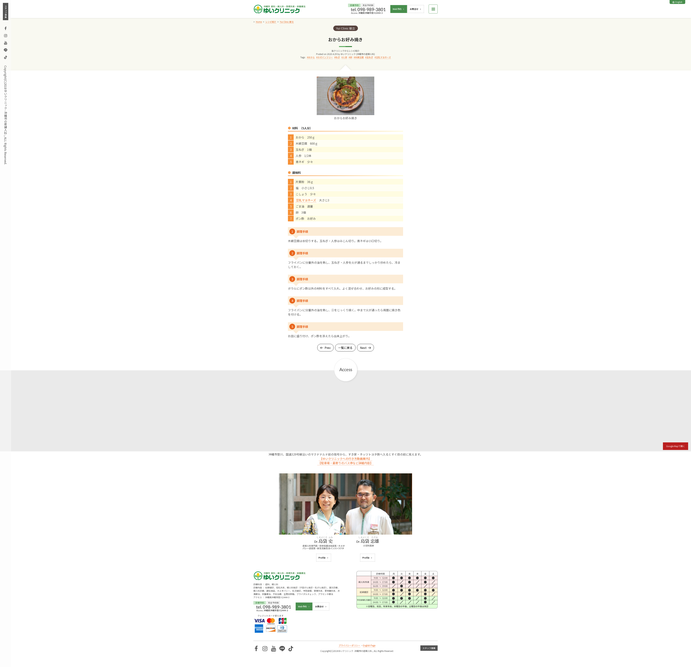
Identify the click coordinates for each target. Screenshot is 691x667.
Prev (328, 347)
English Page (369, 645)
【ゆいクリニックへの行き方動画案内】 (345, 458)
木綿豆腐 (359, 57)
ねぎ (338, 57)
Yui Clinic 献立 (345, 28)
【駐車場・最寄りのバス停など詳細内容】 (345, 463)
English (678, 1)
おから (311, 57)
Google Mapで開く (675, 446)
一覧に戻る (345, 347)
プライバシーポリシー (349, 645)
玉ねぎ (370, 57)
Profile (322, 557)
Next (363, 347)
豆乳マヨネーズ (383, 57)
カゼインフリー (325, 57)
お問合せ (414, 8)
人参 (345, 57)
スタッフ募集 (5, 11)
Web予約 (397, 8)
